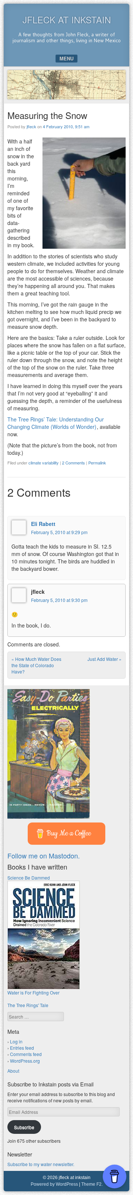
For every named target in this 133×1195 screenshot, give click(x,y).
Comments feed (26, 1054)
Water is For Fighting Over (33, 992)
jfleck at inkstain (67, 19)
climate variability (43, 463)
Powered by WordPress (54, 1184)
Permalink (97, 463)
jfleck (31, 126)
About (13, 1070)
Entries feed (22, 1048)
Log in (16, 1041)
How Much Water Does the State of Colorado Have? (36, 665)
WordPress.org (25, 1060)
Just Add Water (105, 659)
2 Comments (73, 463)
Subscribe (24, 1127)
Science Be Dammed (28, 877)
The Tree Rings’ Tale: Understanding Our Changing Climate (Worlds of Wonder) (55, 423)
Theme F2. (92, 1184)
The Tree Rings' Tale (27, 1005)
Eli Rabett (43, 523)
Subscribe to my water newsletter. (40, 1164)
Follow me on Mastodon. (43, 855)
